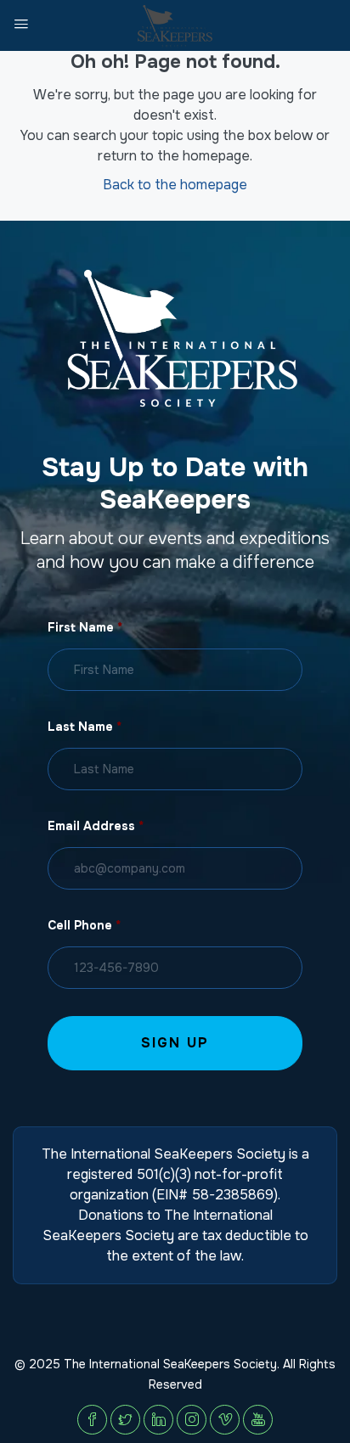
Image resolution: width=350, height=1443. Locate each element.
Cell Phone (84, 925)
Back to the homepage (175, 185)
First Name (85, 627)
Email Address (96, 826)
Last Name (84, 726)
